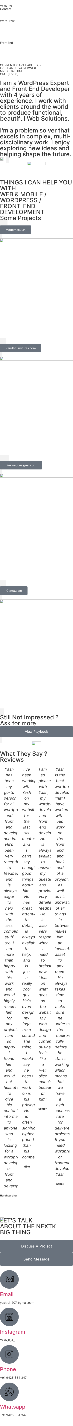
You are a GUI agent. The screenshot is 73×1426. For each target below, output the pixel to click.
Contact (5, 9)
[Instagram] (9, 1317)
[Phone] (9, 1354)
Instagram (12, 1332)
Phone (8, 1369)
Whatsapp (12, 1407)
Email (6, 1294)
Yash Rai (6, 6)
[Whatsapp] (9, 1392)
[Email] (9, 1279)
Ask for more (18, 723)
